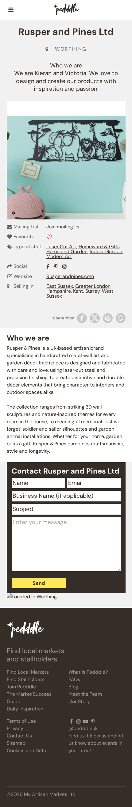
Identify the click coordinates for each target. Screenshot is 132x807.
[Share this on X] (95, 318)
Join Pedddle (21, 686)
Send (39, 583)
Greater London (93, 286)
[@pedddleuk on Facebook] (71, 721)
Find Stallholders (26, 679)
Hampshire (58, 291)
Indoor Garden (106, 251)
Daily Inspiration (25, 709)
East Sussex (59, 286)
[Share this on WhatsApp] (121, 318)
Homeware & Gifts (99, 246)
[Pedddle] (66, 10)
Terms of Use (21, 721)
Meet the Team (85, 694)
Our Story (79, 701)
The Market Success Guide (29, 698)
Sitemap (16, 743)
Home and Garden (66, 251)
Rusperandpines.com (70, 276)
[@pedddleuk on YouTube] (85, 721)
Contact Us (19, 736)
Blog (73, 686)
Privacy (15, 728)
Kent (78, 291)
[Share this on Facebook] (82, 318)
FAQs (74, 679)
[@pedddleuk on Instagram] (78, 721)
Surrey (92, 291)
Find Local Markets (28, 672)
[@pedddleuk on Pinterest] (93, 721)
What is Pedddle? (88, 672)
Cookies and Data (26, 750)
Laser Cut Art (61, 246)
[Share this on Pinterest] (108, 318)
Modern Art (59, 256)
